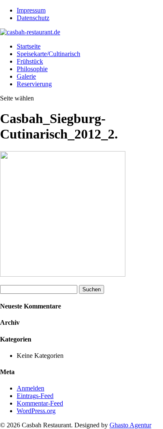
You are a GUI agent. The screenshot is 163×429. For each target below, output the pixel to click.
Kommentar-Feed (40, 403)
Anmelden (30, 388)
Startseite (29, 46)
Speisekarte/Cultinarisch (48, 53)
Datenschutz (33, 17)
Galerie (26, 76)
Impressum (31, 10)
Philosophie (32, 68)
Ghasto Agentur (130, 425)
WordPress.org (36, 410)
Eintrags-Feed (35, 395)
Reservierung (34, 83)
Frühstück (30, 61)
